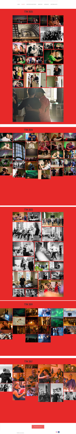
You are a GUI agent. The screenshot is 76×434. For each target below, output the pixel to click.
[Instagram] (56, 432)
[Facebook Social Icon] (59, 432)
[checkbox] (2, 390)
